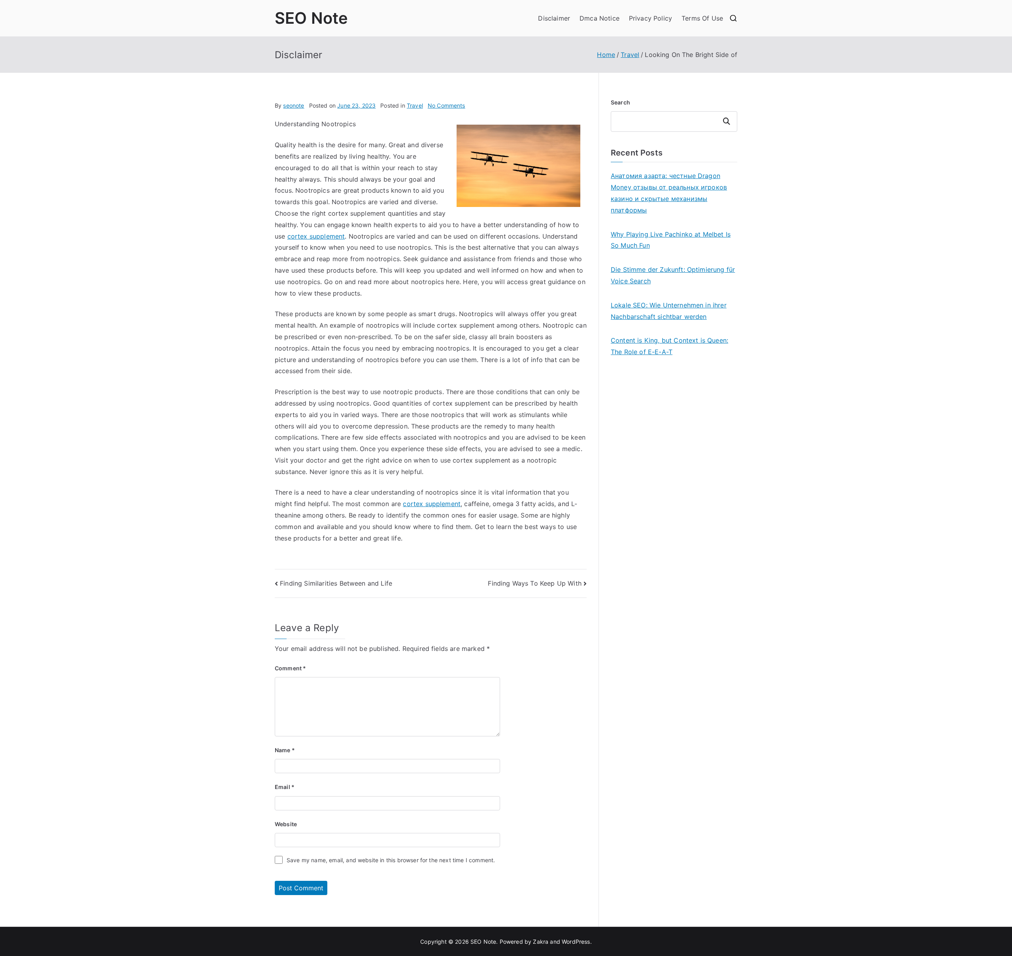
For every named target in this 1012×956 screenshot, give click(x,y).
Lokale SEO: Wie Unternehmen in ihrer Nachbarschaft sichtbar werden (669, 311)
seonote (293, 105)
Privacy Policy (650, 18)
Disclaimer (554, 18)
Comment (290, 668)
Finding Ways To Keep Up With (534, 583)
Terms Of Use (702, 18)
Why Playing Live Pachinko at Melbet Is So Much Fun (671, 240)
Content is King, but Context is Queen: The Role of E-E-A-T (669, 346)
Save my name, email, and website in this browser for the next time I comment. (391, 860)
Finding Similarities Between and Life (336, 583)
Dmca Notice (599, 18)
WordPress (576, 941)
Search (620, 102)
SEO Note (311, 18)
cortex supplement (316, 236)
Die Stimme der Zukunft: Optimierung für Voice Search (673, 275)
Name (285, 750)
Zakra (540, 941)
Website (286, 824)
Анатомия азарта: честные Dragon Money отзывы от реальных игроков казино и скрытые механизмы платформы (669, 193)
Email (285, 786)
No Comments (446, 105)
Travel (415, 105)
